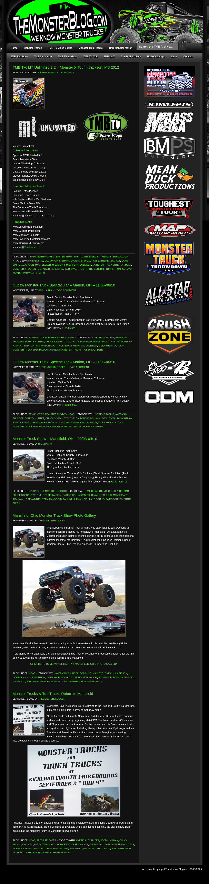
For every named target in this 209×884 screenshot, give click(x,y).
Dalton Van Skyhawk (57, 260)
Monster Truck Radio (91, 48)
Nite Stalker (42, 269)
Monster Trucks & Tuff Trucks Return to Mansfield (53, 694)
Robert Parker (60, 269)
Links (174, 56)
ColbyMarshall (46, 72)
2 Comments (66, 72)
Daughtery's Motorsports (51, 844)
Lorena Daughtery (36, 499)
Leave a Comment (66, 290)
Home (14, 48)
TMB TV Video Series (60, 48)
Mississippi (58, 265)
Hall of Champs (156, 56)
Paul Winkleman (72, 499)
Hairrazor (83, 495)
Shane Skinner (62, 852)
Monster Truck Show (96, 848)
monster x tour (23, 269)
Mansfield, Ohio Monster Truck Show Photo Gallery (54, 515)
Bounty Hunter (34, 341)
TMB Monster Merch (120, 48)
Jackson (28, 265)
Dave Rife (76, 260)
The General (96, 269)
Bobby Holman (120, 491)
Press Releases (46, 840)
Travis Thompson (116, 269)
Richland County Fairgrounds (103, 499)
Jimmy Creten (21, 345)
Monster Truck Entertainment (111, 265)
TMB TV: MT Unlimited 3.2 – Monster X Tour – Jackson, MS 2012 (66, 67)
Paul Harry (45, 290)
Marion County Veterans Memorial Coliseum (69, 345)
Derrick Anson (52, 495)
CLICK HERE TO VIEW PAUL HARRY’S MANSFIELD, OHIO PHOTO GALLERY (74, 663)
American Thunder (98, 491)
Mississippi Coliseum (78, 265)
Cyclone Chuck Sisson (113, 673)
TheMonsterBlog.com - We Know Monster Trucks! (102, 18)
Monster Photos (33, 48)
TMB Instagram (43, 56)
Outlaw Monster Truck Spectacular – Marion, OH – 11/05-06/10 (64, 285)
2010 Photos (36, 337)
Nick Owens (105, 345)
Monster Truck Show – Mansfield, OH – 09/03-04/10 (55, 439)
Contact (188, 56)
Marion (35, 345)
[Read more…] (31, 247)
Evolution (90, 260)
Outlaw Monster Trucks (65, 349)
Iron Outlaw (124, 341)
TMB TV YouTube (67, 56)
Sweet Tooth (79, 269)
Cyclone (69, 341)
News (69, 256)
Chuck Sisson (54, 341)
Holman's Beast (117, 495)
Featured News (38, 256)
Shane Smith (94, 681)
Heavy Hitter (99, 495)
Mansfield (55, 499)
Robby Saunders (93, 349)
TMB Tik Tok (90, 56)
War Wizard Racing (35, 273)
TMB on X (109, 56)
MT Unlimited (57, 256)
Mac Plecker (43, 265)
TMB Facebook (19, 56)
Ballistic (37, 260)
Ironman (18, 499)
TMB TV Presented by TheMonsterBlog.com (101, 256)
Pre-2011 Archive (131, 56)
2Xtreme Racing (104, 337)
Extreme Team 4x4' (109, 260)
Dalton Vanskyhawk (88, 341)
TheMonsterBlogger (51, 367)
